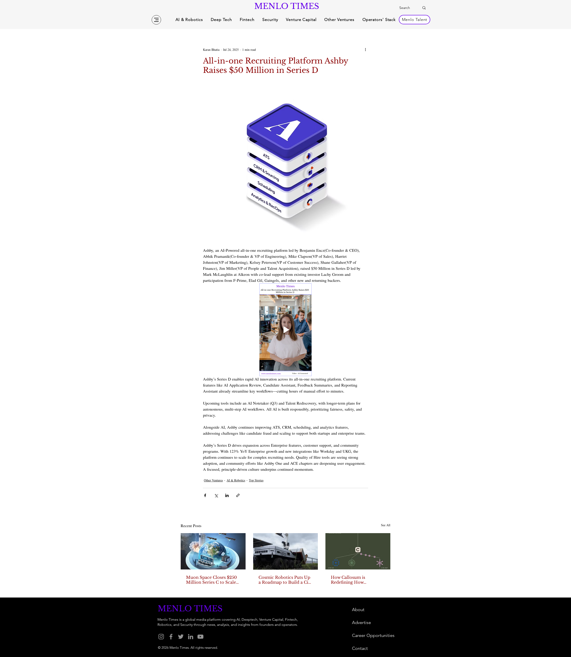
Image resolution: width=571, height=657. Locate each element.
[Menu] (156, 20)
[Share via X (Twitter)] (216, 495)
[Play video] (285, 329)
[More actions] (365, 49)
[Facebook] (171, 636)
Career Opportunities (373, 635)
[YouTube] (200, 636)
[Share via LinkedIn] (227, 495)
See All (385, 525)
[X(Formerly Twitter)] (180, 636)
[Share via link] (238, 495)
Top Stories (256, 480)
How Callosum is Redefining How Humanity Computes (352, 580)
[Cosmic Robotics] (285, 551)
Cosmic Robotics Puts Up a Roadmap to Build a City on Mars (285, 580)
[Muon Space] (213, 551)
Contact (360, 648)
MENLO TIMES (285, 6)
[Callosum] (357, 551)
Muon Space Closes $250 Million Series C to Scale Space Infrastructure (211, 580)
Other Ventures (213, 480)
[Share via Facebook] (205, 495)
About (358, 609)
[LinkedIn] (190, 636)
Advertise (361, 622)
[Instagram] (161, 636)
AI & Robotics (236, 480)
